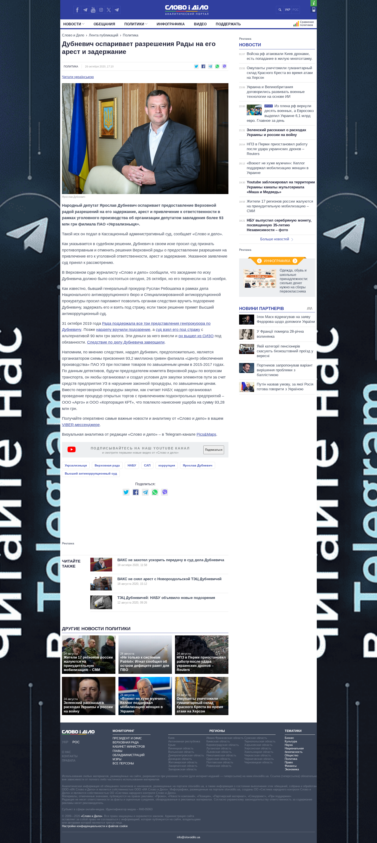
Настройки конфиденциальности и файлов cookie (95, 826)
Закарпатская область (182, 765)
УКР (287, 9)
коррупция (166, 465)
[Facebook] (77, 10)
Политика (130, 35)
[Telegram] (85, 10)
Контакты (70, 756)
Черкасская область (257, 755)
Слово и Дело (73, 35)
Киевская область (218, 741)
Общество (291, 755)
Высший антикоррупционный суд (91, 473)
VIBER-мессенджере (81, 425)
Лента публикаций (103, 35)
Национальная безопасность (294, 750)
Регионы (217, 731)
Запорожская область (182, 769)
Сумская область (255, 738)
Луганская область (218, 748)
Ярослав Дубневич (197, 465)
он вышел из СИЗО (196, 336)
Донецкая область (180, 758)
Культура (291, 741)
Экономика (292, 769)
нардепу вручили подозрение (123, 329)
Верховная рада (107, 465)
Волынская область (181, 752)
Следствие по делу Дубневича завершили (126, 342)
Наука (289, 745)
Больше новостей (274, 239)
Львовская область (219, 752)
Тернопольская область (260, 741)
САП (147, 465)
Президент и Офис (127, 738)
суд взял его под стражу (178, 329)
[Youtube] (93, 10)
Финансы (290, 765)
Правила (68, 760)
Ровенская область (218, 765)
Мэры (117, 759)
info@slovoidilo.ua (188, 837)
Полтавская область (219, 762)
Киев (171, 738)
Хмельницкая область (258, 752)
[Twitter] (109, 10)
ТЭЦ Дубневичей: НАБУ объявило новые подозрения (166, 600)
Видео (200, 24)
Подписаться (213, 449)
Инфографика (171, 24)
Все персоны (123, 763)
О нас (66, 752)
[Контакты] (313, 9)
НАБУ (132, 465)
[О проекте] (313, 3)
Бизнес (289, 738)
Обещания (104, 24)
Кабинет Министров (129, 746)
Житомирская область (182, 762)
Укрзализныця (76, 465)
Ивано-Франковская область (225, 738)
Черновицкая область (258, 762)
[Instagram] (101, 10)
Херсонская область (257, 748)
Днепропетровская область (186, 755)
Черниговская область (259, 758)
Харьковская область (258, 745)
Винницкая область (181, 748)
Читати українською (78, 77)
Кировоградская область (222, 745)
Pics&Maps (206, 434)
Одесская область (218, 758)
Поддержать (228, 24)
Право (289, 762)
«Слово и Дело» (91, 816)
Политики (134, 24)
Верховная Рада (126, 742)
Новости (72, 24)
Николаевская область (221, 755)
